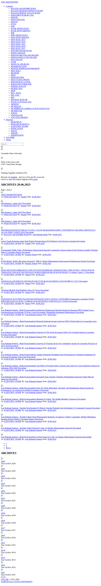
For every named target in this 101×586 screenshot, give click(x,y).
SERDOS (15, 104)
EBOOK (14, 17)
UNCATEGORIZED (19, 117)
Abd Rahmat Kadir (40, 235)
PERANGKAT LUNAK (21, 82)
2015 (3, 543)
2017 (3, 528)
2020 (3, 506)
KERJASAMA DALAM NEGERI (25, 55)
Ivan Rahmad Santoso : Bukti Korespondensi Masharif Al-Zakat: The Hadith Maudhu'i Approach (39, 399)
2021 (3, 498)
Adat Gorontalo (7, 194)
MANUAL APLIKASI (20, 64)
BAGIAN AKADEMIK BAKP (23, 8)
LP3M (13, 62)
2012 (3, 565)
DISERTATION (17, 135)
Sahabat (14, 177)
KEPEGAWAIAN (18, 53)
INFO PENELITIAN (19, 35)
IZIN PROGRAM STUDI (21, 51)
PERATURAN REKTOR (21, 84)
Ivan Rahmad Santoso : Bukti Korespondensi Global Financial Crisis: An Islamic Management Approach (42, 437)
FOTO (13, 24)
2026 (3, 461)
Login (35, 179)
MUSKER (15, 73)
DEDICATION (17, 129)
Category (9, 6)
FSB (12, 26)
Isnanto (24, 197)
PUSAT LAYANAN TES (21, 102)
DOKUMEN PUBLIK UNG (22, 15)
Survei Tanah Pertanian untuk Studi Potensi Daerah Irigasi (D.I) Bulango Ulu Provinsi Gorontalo (39, 241)
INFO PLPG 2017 (18, 48)
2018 (3, 521)
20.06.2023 (36, 197)
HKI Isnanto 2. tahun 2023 (11, 212)
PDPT (13, 75)
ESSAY (14, 131)
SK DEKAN (16, 106)
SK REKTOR (16, 111)
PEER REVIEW (17, 77)
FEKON (14, 22)
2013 (3, 558)
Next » (8, 448)
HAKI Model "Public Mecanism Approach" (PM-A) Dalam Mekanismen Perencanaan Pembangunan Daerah (44, 261)
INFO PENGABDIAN (20, 37)
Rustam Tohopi (31, 255)
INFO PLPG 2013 (18, 40)
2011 (3, 572)
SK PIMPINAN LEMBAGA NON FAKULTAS (30, 108)
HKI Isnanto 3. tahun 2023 (11, 203)
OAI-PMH (10, 137)
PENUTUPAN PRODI (20, 80)
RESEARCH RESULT (20, 124)
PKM (13, 91)
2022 (3, 491)
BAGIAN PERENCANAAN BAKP (25, 13)
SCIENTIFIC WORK (19, 126)
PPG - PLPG (16, 93)
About (8, 140)
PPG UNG (15, 95)
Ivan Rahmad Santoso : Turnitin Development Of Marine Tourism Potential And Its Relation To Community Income (46, 408)
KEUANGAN (16, 60)
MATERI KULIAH (18, 66)
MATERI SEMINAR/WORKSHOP (25, 68)
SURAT (14, 113)
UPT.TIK (4, 579)
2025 (3, 469)
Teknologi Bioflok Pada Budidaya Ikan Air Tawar (20, 290)
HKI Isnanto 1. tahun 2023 (11, 221)
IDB (12, 33)
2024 (3, 476)
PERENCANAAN (18, 86)
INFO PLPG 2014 (18, 42)
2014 (3, 550)
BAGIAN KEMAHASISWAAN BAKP (27, 11)
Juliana (28, 275)
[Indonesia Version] (2, 147)
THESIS (14, 133)
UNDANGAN (17, 115)
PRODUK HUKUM (19, 100)
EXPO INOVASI (18, 20)
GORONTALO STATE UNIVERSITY (17, 582)
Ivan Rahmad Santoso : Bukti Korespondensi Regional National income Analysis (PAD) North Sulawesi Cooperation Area (49, 321)
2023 (3, 483)
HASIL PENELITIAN (20, 28)
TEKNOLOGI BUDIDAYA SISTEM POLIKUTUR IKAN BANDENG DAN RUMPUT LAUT (40, 281)
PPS (12, 97)
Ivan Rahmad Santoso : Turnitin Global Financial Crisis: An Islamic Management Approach (37, 428)
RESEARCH (16, 122)
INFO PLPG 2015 (18, 44)
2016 (3, 535)
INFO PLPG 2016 (18, 46)
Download (18, 194)
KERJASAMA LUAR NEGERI (24, 57)
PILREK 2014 (16, 88)
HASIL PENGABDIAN (20, 31)
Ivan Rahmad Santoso (33, 315)
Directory (9, 120)
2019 (3, 513)
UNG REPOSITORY (9, 2)
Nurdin (28, 243)
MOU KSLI (15, 71)
